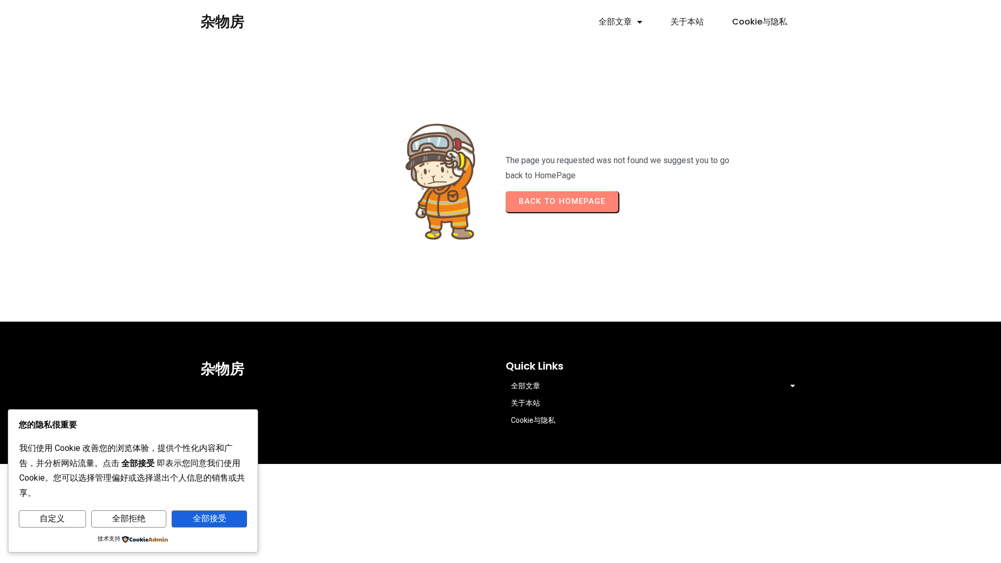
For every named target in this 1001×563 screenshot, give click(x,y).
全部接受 (209, 518)
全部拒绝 (128, 518)
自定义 (52, 518)
